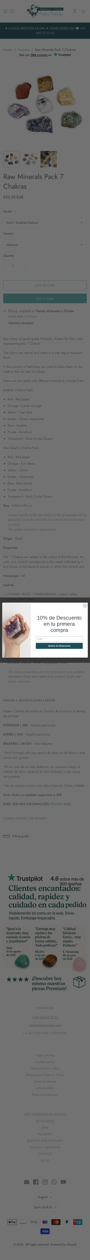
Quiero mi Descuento (59, 646)
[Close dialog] (85, 605)
